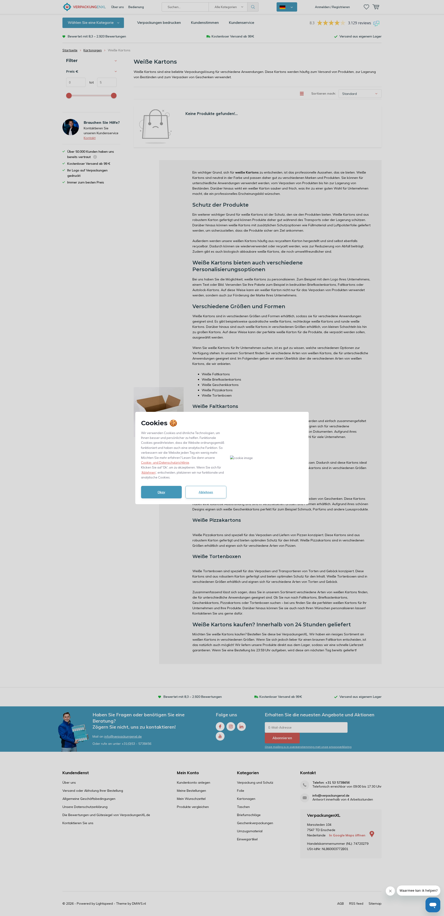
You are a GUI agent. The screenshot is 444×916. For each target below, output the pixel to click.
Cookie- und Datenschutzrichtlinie (165, 462)
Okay (161, 492)
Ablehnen (149, 472)
